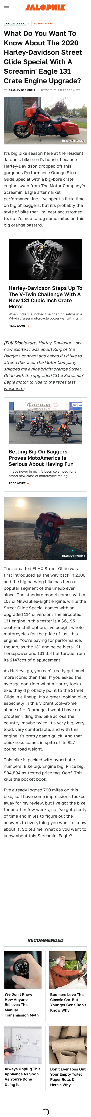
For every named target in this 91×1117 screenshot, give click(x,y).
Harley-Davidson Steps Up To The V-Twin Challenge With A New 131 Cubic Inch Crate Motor (45, 297)
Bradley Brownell (22, 90)
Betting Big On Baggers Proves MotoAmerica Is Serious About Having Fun (41, 458)
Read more (17, 326)
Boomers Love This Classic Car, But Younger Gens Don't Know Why (68, 1002)
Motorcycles (43, 23)
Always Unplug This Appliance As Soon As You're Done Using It (23, 1077)
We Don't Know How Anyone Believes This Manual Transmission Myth (22, 1005)
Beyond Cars (15, 23)
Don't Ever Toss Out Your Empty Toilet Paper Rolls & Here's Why (68, 1077)
